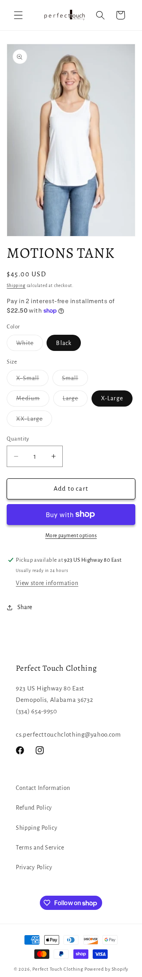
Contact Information (43, 788)
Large (75, 401)
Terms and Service (40, 847)
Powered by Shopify (106, 969)
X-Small (32, 380)
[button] (18, 15)
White (29, 345)
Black (63, 343)
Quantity (18, 439)
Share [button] (24, 607)
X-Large (112, 398)
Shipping (16, 285)
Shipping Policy (36, 828)
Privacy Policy (34, 867)
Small (75, 380)
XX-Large (34, 421)
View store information (47, 583)
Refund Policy (34, 807)
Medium (32, 401)
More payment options (71, 535)
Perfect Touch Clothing (57, 969)
